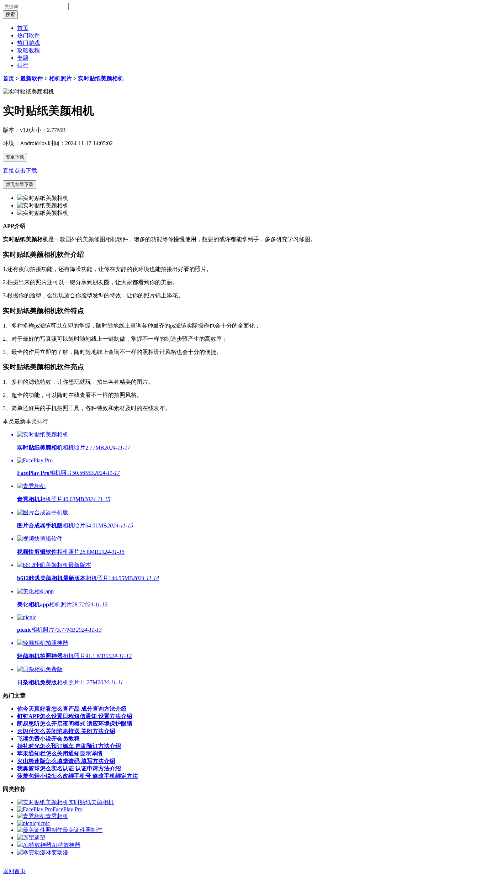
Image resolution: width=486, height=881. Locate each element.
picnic (43, 823)
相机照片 (60, 78)
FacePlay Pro (68, 809)
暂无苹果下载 (19, 184)
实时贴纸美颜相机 (100, 78)
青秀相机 (57, 816)
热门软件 (28, 35)
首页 (22, 28)
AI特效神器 (66, 845)
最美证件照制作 (82, 830)
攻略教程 (28, 50)
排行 (22, 65)
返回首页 (14, 871)
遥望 (40, 837)
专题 (22, 58)
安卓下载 (15, 157)
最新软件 (31, 78)
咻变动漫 (57, 852)
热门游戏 (28, 43)
